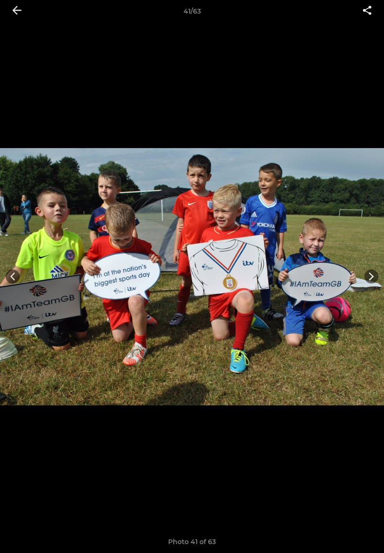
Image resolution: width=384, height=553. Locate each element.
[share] (367, 11)
